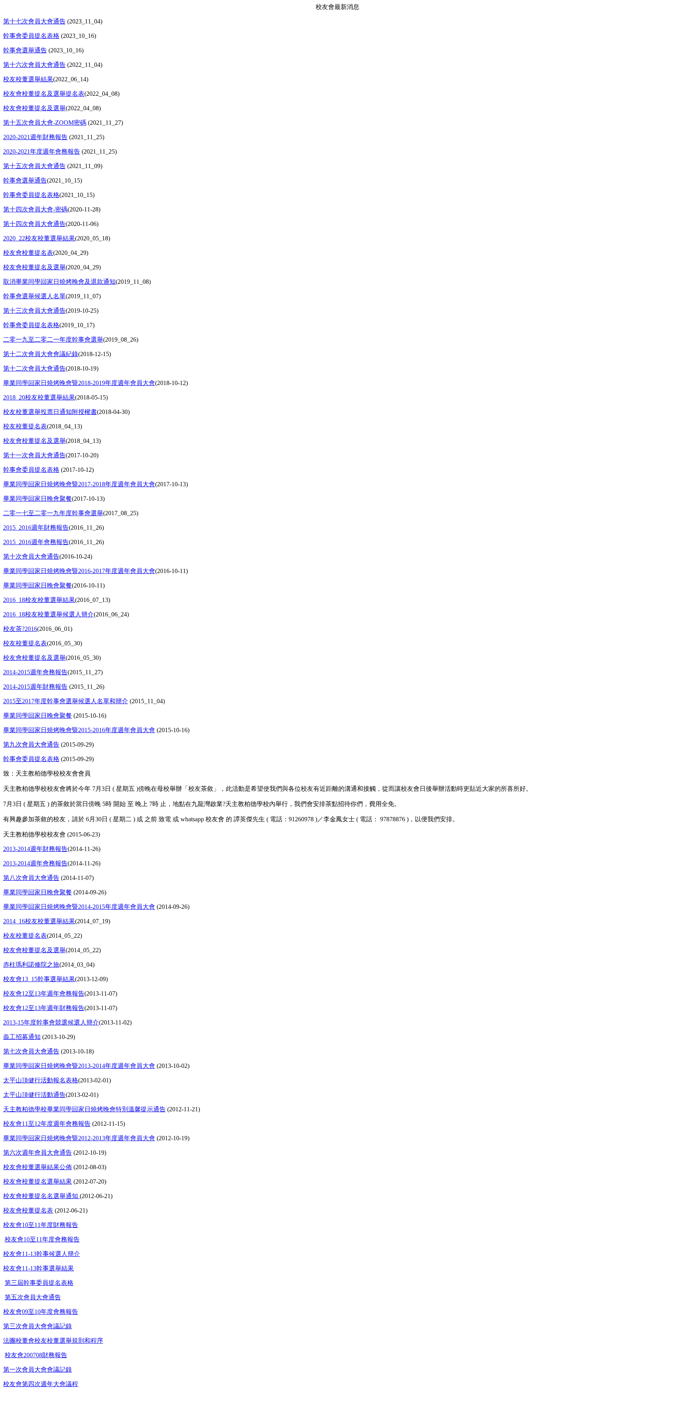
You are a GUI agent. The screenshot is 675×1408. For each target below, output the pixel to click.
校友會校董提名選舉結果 (37, 1181)
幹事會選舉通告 (25, 50)
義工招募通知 (22, 1037)
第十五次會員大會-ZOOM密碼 (44, 122)
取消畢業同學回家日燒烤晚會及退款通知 (59, 281)
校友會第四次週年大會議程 (40, 1384)
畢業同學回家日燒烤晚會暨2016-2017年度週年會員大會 (79, 571)
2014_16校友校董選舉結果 (39, 921)
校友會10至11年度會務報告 (42, 1239)
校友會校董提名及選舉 (34, 108)
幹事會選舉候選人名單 (34, 296)
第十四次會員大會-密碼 (35, 209)
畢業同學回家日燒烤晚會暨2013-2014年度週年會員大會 (79, 1065)
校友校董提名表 (25, 426)
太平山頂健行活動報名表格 (40, 1080)
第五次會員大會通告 (33, 1297)
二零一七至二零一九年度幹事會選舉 (53, 513)
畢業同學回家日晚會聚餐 (37, 498)
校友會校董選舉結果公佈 (37, 1167)
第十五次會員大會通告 (34, 166)
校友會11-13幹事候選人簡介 (41, 1253)
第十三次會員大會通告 (34, 310)
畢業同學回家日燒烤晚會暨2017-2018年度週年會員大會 (79, 484)
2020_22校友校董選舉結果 (39, 238)
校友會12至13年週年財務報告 (43, 1008)
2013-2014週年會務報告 (35, 863)
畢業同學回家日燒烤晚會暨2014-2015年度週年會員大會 (79, 906)
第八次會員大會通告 (31, 877)
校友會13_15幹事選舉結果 (39, 979)
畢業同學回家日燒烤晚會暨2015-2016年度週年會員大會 (79, 730)
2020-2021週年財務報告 (35, 137)
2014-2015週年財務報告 (35, 686)
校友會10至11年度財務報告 (40, 1225)
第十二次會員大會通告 (34, 368)
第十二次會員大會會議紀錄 (40, 354)
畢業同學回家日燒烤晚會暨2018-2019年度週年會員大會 (79, 383)
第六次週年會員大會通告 (37, 1152)
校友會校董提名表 (28, 252)
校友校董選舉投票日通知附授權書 (50, 411)
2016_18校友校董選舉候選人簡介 (48, 614)
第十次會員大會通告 (31, 556)
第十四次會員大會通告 (34, 223)
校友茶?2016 (20, 628)
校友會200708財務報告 (36, 1355)
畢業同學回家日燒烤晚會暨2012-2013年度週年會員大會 (79, 1138)
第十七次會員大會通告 (34, 21)
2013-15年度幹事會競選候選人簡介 (51, 1022)
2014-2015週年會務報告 (35, 672)
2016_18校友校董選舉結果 (39, 600)
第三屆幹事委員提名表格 (39, 1282)
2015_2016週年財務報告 (36, 527)
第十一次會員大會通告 (34, 455)
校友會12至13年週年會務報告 (43, 993)
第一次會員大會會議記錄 (37, 1369)
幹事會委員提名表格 (31, 35)
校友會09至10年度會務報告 (40, 1311)
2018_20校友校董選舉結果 (39, 397)
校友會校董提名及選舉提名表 (43, 93)
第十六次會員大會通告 (34, 64)
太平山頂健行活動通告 (34, 1094)
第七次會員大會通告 (31, 1051)
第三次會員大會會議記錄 (37, 1326)
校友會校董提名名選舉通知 (41, 1196)
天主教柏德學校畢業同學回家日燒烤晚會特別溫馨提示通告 (84, 1109)
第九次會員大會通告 (31, 744)
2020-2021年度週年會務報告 (41, 151)
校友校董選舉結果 (28, 79)
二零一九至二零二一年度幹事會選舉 (53, 339)
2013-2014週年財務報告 (35, 849)
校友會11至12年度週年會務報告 (47, 1123)
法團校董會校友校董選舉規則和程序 (53, 1340)
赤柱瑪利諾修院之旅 (31, 964)
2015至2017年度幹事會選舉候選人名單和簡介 (65, 701)
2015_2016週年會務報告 (36, 542)
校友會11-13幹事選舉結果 (38, 1268)
